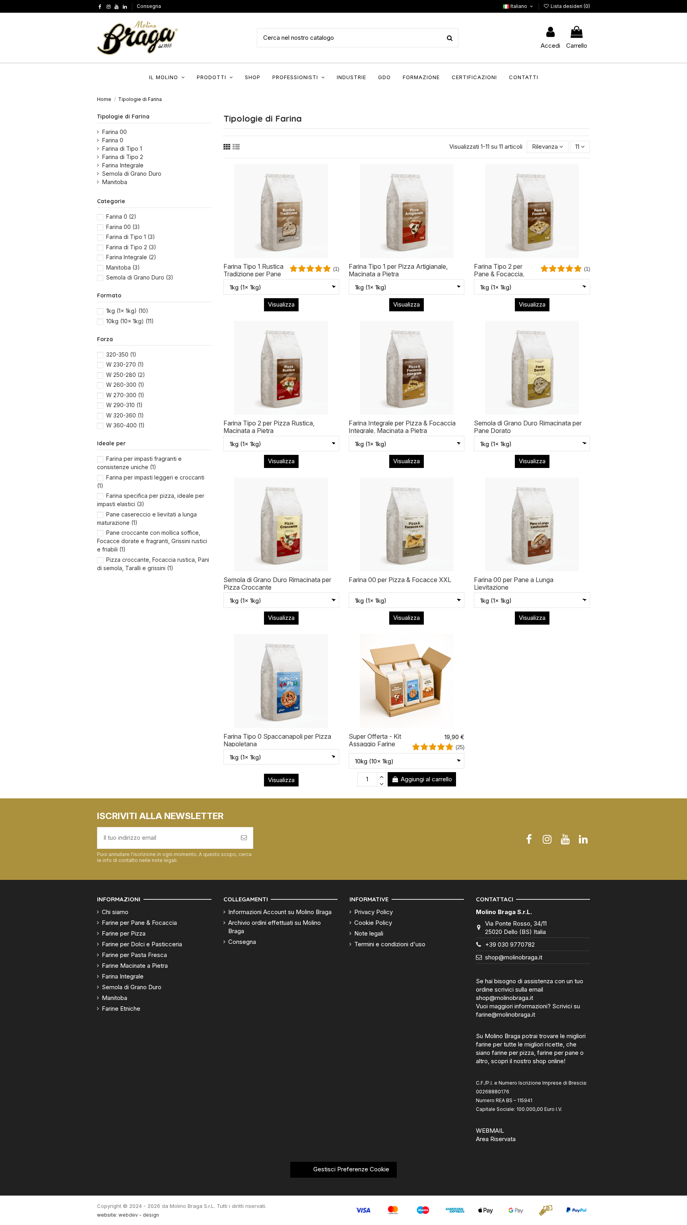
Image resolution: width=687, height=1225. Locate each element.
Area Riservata (496, 1139)
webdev (128, 1215)
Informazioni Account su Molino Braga (280, 912)
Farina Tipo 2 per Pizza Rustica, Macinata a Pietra (268, 427)
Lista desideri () (569, 6)
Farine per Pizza (124, 933)
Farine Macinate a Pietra (135, 965)
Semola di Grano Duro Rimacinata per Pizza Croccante (277, 583)
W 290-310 (124, 405)
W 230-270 (125, 364)
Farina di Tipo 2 (122, 157)
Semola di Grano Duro (131, 173)
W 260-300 (125, 384)
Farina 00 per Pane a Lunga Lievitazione (513, 583)
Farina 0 (112, 140)
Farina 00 (114, 132)
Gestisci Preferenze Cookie (350, 1169)
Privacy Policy (373, 912)
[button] (167, 77)
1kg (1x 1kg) (127, 310)
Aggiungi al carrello (426, 779)
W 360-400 (125, 425)
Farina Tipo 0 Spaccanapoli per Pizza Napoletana (277, 740)
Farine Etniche (121, 1008)
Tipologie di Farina (123, 116)
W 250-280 (125, 374)
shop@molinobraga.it (513, 957)
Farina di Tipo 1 (122, 148)
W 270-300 (125, 395)
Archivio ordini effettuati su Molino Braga (274, 927)
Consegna (149, 6)
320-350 (121, 354)
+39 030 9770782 (510, 944)
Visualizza (281, 304)
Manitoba (114, 182)
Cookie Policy (373, 922)
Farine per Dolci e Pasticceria (142, 944)
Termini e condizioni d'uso (389, 944)
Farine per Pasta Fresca (134, 955)
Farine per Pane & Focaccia (139, 922)
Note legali (368, 933)
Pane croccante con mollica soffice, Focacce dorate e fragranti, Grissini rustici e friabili (152, 541)
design (151, 1215)
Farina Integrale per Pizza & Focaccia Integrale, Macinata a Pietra (402, 427)
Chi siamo (115, 912)
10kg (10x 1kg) (130, 321)
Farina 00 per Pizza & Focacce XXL (400, 580)
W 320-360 (125, 415)
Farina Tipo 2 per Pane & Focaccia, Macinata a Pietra (499, 273)
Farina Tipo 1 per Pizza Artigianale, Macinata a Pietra (398, 270)
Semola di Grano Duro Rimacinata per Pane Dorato (528, 427)
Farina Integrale (123, 165)
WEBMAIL (490, 1130)
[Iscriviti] (244, 837)
